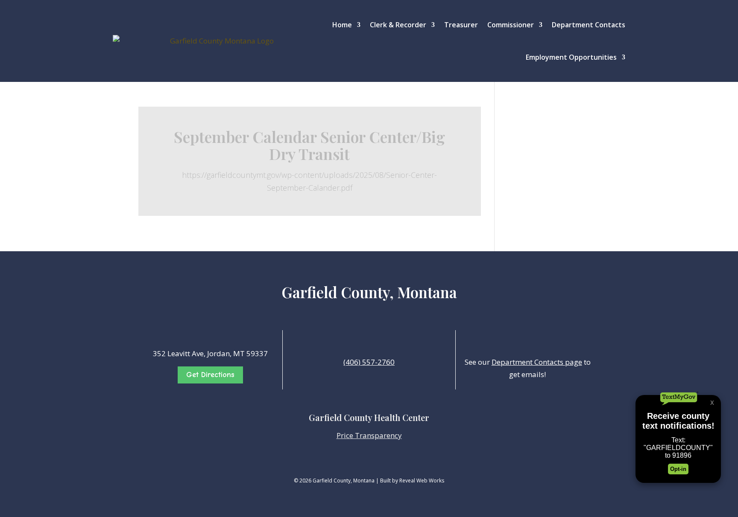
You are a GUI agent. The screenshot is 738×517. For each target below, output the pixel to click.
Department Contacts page (537, 362)
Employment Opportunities (571, 57)
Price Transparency (369, 435)
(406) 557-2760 (369, 362)
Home (342, 24)
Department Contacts (588, 24)
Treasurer (461, 24)
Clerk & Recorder (398, 24)
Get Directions (210, 374)
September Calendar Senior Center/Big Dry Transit (309, 145)
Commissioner (510, 24)
